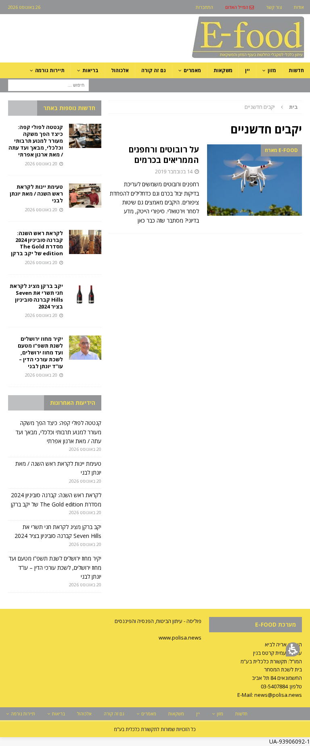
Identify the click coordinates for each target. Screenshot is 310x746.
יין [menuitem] (247, 70)
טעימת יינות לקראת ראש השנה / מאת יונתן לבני (36, 193)
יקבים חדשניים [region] (271, 106)
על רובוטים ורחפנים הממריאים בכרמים (163, 154)
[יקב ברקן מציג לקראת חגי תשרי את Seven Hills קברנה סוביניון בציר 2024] (85, 295)
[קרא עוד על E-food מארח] (254, 180)
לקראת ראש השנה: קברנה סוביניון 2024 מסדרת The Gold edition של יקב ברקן (37, 243)
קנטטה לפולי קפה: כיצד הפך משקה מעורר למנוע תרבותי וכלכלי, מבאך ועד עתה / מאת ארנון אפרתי (35, 140)
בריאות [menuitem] (90, 70)
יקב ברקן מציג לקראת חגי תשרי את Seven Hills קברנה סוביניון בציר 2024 (36, 296)
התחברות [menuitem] (204, 7)
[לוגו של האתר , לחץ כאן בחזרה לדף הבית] (205, 58)
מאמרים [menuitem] (192, 70)
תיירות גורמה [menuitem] (50, 70)
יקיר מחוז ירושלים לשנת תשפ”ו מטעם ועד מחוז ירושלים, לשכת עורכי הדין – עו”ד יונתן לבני (40, 352)
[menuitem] (239, 7)
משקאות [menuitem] (223, 70)
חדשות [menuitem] (296, 70)
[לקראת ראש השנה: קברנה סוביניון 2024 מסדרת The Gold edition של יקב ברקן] (85, 242)
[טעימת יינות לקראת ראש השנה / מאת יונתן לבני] (85, 195)
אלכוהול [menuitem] (120, 70)
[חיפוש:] (48, 84)
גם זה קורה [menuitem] (153, 70)
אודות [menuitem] (299, 7)
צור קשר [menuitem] (274, 7)
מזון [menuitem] (272, 70)
